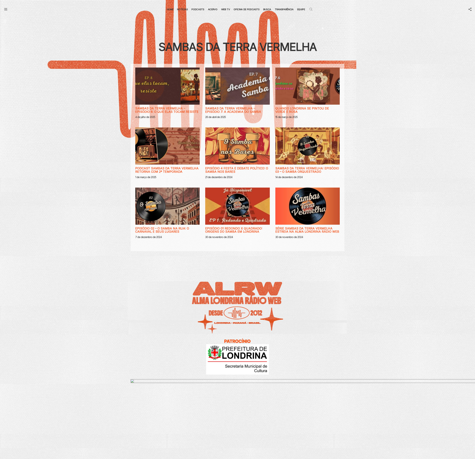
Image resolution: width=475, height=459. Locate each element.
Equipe (301, 9)
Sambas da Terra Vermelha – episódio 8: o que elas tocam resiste (167, 110)
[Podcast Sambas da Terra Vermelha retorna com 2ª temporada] (167, 146)
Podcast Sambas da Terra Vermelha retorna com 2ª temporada (167, 169)
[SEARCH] (310, 9)
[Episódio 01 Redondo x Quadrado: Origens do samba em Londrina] (237, 206)
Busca (267, 9)
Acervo (212, 9)
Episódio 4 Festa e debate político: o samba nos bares (236, 169)
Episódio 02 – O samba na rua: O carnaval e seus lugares (162, 230)
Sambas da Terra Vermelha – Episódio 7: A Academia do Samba (233, 110)
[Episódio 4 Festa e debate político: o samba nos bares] (237, 146)
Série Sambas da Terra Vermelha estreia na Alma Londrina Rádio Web (307, 230)
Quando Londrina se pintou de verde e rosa (302, 110)
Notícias (182, 9)
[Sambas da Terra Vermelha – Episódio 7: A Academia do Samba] (237, 86)
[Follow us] (470, 9)
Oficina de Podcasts (246, 9)
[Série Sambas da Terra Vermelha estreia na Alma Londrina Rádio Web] (307, 206)
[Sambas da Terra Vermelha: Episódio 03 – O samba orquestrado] (307, 146)
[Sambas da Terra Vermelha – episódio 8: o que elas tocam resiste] (167, 86)
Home (170, 9)
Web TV (225, 9)
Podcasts (197, 9)
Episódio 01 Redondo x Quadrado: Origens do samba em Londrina (233, 230)
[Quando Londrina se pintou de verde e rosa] (307, 86)
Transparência (284, 9)
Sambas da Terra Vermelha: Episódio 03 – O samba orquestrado (307, 169)
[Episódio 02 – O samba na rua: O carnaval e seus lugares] (167, 206)
